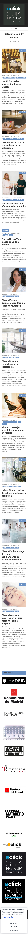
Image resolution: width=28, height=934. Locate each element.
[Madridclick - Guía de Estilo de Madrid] (14, 14)
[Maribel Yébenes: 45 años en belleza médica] (14, 183)
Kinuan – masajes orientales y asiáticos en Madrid (13, 430)
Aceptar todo (14, 923)
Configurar (14, 930)
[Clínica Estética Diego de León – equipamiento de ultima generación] (14, 531)
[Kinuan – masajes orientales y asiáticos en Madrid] (14, 405)
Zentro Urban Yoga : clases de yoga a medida (12, 242)
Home (10, 41)
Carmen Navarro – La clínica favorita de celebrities (13, 145)
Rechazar (14, 926)
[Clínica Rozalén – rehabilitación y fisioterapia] (14, 340)
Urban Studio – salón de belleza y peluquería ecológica (14, 493)
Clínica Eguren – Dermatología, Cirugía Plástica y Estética (13, 303)
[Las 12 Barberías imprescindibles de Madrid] (14, 61)
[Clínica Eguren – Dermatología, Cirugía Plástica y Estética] (14, 279)
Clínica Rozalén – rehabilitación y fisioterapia (11, 364)
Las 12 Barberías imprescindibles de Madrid (12, 84)
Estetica (6, 138)
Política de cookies (7, 917)
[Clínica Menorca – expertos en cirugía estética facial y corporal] (14, 594)
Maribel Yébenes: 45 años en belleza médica (14, 205)
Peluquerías (11, 77)
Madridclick (16, 75)
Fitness (6, 235)
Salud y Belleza (21, 77)
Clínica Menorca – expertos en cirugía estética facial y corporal (12, 619)
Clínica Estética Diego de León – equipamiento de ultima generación (13, 555)
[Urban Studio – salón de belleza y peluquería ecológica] (14, 469)
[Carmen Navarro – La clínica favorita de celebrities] (14, 122)
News (5, 77)
